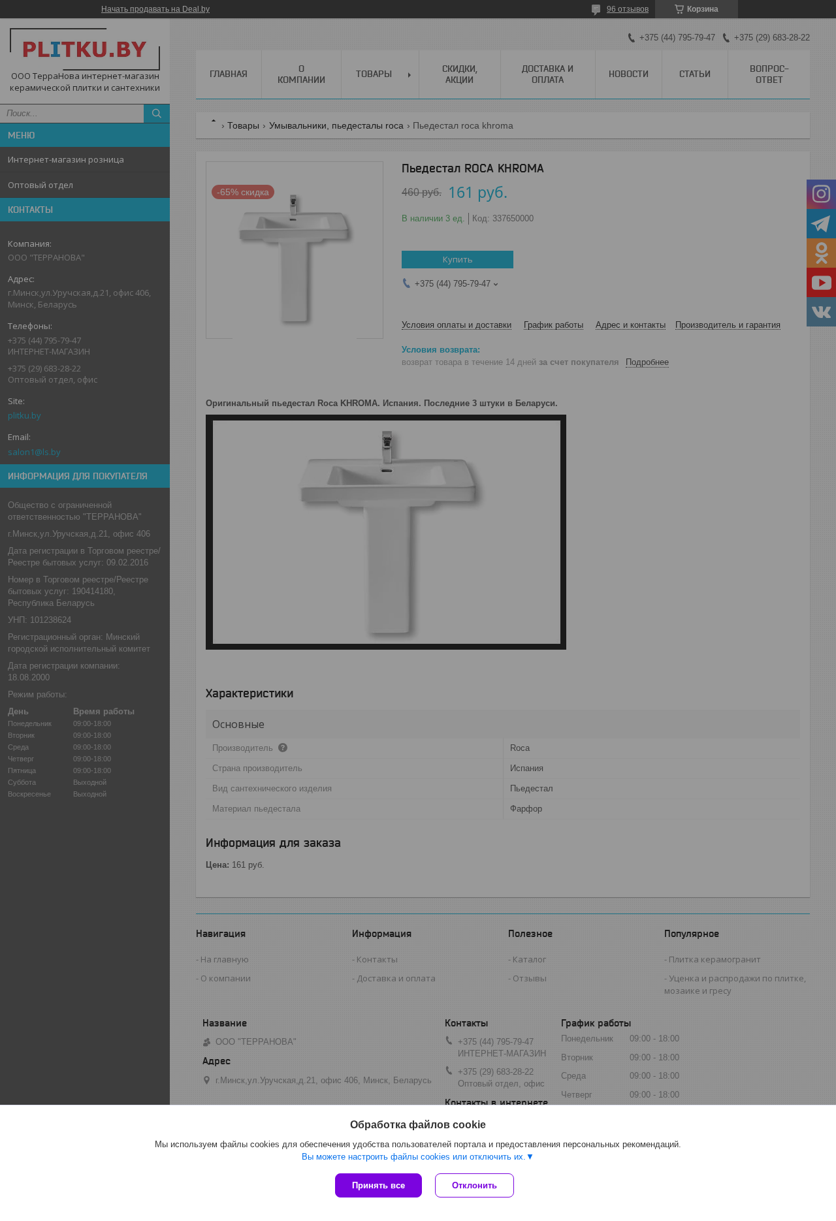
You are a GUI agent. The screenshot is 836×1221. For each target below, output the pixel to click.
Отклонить (474, 1185)
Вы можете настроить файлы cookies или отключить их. (414, 1157)
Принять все (378, 1185)
